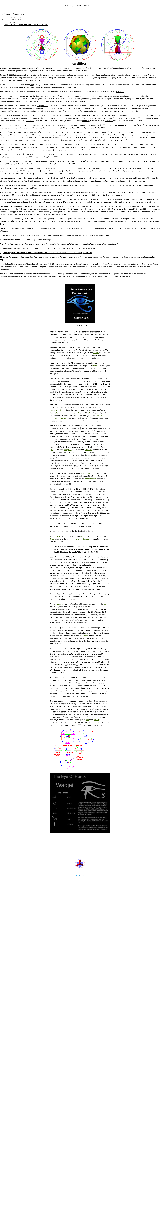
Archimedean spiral (60, 418)
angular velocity (56, 410)
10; (1, 257)
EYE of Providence (88, 473)
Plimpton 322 (42, 106)
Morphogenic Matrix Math (14, 19)
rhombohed (39, 154)
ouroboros (120, 92)
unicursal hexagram (124, 178)
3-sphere (145, 264)
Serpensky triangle (66, 174)
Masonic (60, 604)
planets (77, 413)
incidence (109, 121)
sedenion (85, 121)
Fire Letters (63, 178)
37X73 (79, 174)
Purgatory (68, 450)
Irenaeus (83, 536)
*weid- (96, 353)
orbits (69, 413)
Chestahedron (6, 137)
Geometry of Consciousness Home (78, 6)
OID (48, 96)
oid (31, 85)
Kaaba (85, 636)
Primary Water (14, 115)
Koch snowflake (126, 206)
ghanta (117, 274)
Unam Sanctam (90, 479)
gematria (58, 536)
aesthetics (112, 168)
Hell (52, 450)
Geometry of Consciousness (15, 14)
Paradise (88, 450)
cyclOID (99, 416)
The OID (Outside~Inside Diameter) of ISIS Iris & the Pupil (26, 25)
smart (96, 720)
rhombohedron (128, 147)
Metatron (96, 366)
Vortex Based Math (14, 22)
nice (87, 720)
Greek (52, 539)
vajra (108, 274)
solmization (23, 212)
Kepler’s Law (54, 413)
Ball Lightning (49, 219)
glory (106, 604)
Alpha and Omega (82, 539)
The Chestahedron (14, 17)
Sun (90, 413)
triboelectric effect (52, 137)
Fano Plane (30, 121)
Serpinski (114, 206)
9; (0, 253)
